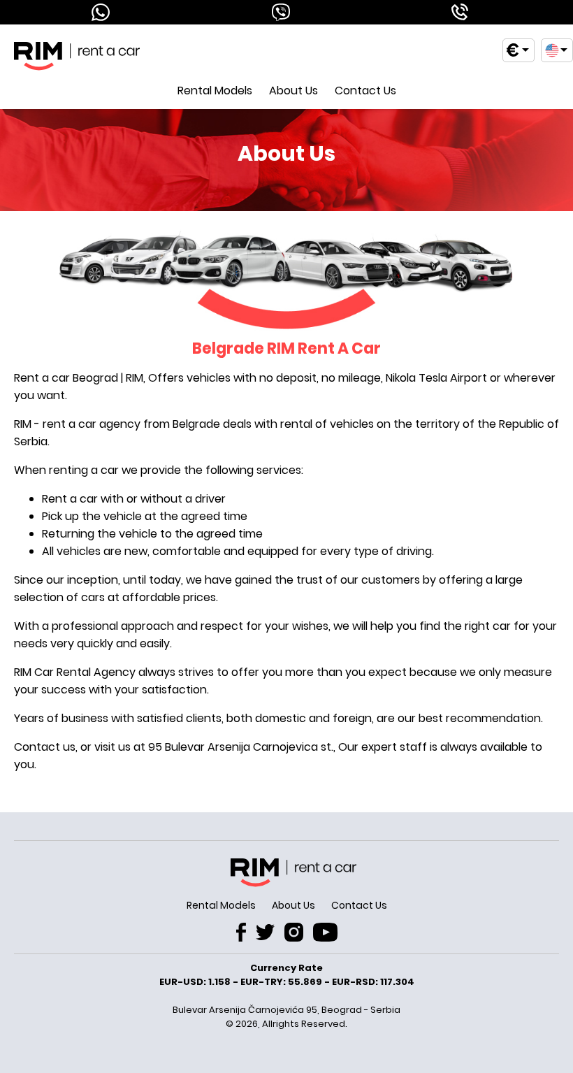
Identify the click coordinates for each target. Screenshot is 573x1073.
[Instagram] (293, 934)
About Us (293, 90)
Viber (278, 12)
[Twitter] (265, 934)
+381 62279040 (458, 12)
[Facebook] (241, 934)
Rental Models (214, 90)
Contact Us (365, 90)
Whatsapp (98, 12)
